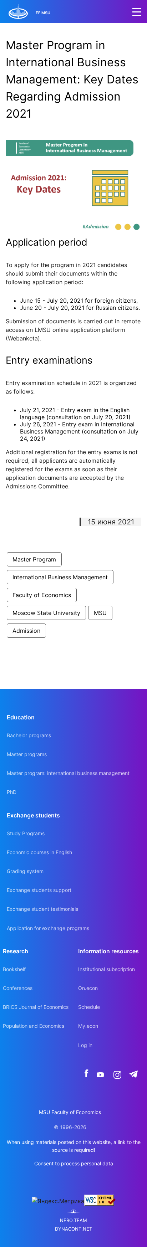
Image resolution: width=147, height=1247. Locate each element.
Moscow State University (46, 612)
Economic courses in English (39, 852)
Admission (26, 630)
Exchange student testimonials (42, 909)
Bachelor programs (29, 735)
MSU (100, 612)
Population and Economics (33, 1026)
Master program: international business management (68, 773)
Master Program (34, 559)
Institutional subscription (106, 969)
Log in (85, 1045)
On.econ (88, 988)
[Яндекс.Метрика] (58, 1201)
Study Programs (26, 833)
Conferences (17, 988)
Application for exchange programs (48, 928)
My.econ (88, 1026)
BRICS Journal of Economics (36, 1007)
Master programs (27, 754)
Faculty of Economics (41, 595)
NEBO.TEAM (73, 1220)
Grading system (25, 871)
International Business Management (60, 577)
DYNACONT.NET (73, 1229)
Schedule (89, 1007)
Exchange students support (39, 890)
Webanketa (23, 338)
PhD (11, 792)
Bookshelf (14, 969)
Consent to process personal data (73, 1163)
